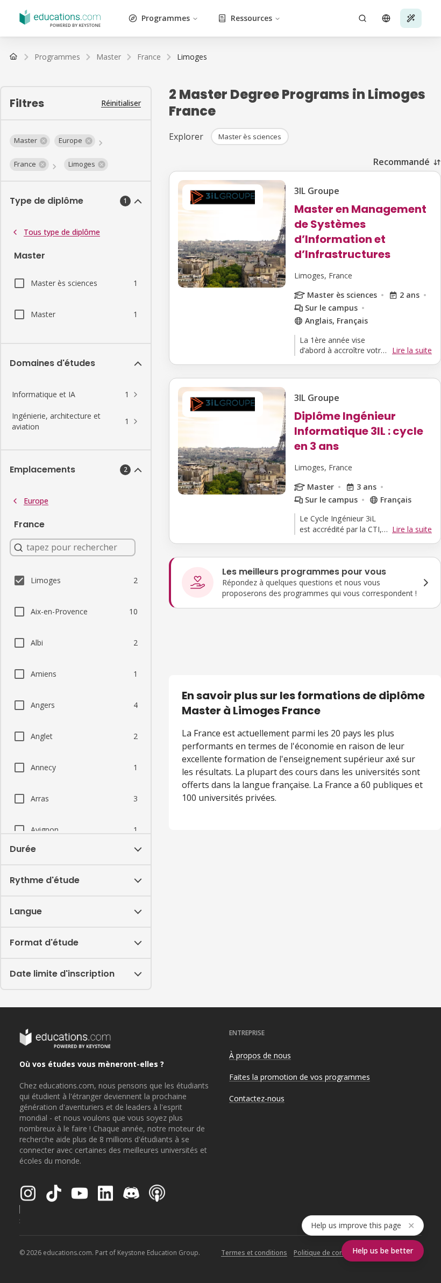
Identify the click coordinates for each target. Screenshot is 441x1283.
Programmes (165, 18)
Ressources (251, 18)
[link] (192, 57)
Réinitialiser (121, 103)
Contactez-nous (256, 1098)
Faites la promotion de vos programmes (299, 1077)
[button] (30, 140)
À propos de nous (260, 1055)
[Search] (362, 18)
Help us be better (382, 1250)
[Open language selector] (386, 18)
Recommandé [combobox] (401, 162)
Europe (36, 501)
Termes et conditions (254, 1252)
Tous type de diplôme (62, 232)
